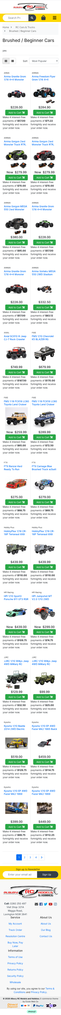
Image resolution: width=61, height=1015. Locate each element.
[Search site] (32, 17)
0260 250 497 (15, 903)
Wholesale (15, 982)
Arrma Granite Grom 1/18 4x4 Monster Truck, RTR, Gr (43, 209)
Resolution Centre (15, 936)
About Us (46, 923)
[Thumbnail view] (6, 61)
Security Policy (15, 975)
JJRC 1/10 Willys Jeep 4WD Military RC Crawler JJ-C (44, 664)
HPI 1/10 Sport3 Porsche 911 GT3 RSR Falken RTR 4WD (16, 599)
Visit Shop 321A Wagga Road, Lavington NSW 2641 (15, 911)
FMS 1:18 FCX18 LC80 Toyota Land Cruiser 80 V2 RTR (16, 404)
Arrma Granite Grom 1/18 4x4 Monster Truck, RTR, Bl (15, 79)
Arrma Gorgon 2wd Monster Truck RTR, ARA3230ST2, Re (43, 144)
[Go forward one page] (42, 857)
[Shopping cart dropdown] (43, 17)
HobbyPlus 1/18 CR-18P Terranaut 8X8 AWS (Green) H (15, 534)
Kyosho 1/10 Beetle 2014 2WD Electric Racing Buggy (14, 728)
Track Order (15, 929)
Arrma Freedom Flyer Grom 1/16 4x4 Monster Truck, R (43, 79)
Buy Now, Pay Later (15, 944)
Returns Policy (15, 969)
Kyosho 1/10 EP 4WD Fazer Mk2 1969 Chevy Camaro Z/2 (15, 793)
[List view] (12, 61)
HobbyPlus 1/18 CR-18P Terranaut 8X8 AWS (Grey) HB (43, 534)
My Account (15, 923)
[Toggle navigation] (54, 18)
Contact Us (46, 936)
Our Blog (46, 929)
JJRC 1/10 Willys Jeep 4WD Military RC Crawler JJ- (16, 664)
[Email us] (36, 904)
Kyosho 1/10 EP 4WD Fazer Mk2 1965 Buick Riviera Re (44, 728)
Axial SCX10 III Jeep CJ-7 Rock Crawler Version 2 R (15, 339)
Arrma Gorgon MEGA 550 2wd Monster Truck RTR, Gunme (15, 209)
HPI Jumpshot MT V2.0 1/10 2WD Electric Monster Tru (43, 599)
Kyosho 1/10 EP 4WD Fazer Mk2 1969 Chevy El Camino (43, 793)
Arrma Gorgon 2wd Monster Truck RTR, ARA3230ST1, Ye (15, 144)
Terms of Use (15, 957)
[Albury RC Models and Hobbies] (30, 6)
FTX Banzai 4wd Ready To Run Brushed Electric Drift (15, 469)
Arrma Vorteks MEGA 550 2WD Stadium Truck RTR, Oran (44, 274)
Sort (25, 60)
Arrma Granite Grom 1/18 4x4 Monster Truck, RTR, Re (15, 274)
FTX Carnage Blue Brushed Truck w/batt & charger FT (44, 469)
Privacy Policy (15, 963)
